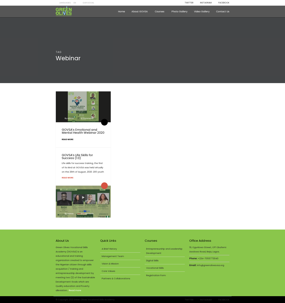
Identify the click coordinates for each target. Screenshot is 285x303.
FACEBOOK (223, 2)
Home (121, 11)
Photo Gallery (179, 11)
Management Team (113, 256)
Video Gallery (202, 11)
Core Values (108, 271)
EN (75, 2)
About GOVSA (140, 11)
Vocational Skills (155, 267)
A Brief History (109, 248)
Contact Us (222, 11)
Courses (159, 11)
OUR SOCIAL (88, 2)
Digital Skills (152, 260)
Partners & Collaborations (116, 278)
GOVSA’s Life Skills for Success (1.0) (77, 156)
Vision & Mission (110, 263)
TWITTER (189, 2)
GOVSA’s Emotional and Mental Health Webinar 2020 (83, 131)
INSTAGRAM (206, 2)
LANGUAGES (65, 2)
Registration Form (156, 275)
